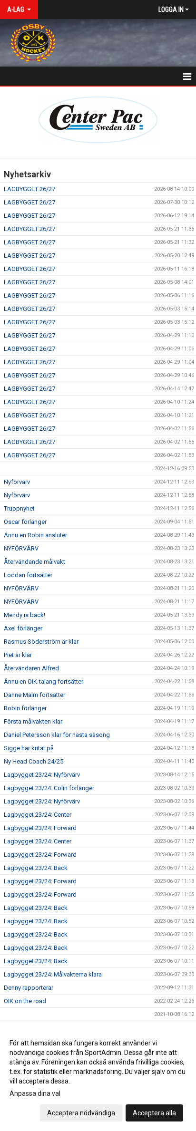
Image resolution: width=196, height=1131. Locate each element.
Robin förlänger (25, 708)
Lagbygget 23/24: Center (37, 814)
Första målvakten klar (33, 721)
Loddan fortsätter (28, 575)
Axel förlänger (23, 628)
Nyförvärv (17, 481)
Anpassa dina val (35, 1093)
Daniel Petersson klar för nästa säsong (57, 734)
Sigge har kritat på (29, 748)
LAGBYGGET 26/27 (29, 189)
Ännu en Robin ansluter (35, 535)
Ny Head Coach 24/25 (33, 761)
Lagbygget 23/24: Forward (40, 827)
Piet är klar (18, 654)
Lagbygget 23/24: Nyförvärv (42, 774)
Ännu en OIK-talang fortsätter (43, 681)
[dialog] (98, 1077)
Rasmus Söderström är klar (41, 641)
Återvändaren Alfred (31, 668)
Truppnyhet (19, 508)
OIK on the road (25, 1001)
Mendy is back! (24, 615)
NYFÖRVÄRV (21, 548)
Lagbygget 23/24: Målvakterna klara (53, 974)
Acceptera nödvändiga (81, 1113)
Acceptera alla (154, 1113)
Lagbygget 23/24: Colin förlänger (49, 788)
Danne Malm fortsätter (34, 694)
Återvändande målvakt (34, 561)
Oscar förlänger (25, 521)
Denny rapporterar (28, 987)
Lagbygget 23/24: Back (36, 867)
